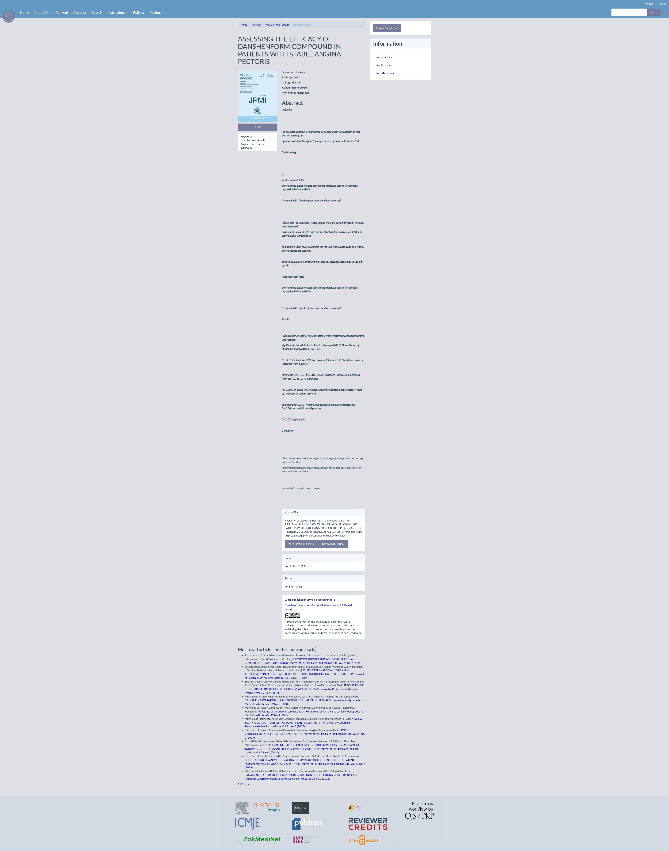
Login (663, 3)
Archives (80, 12)
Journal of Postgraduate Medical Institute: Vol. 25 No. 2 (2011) (326, 662)
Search (97, 12)
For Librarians (385, 73)
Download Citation (333, 543)
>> (247, 784)
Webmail (156, 12)
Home (24, 12)
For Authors (384, 65)
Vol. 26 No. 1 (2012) (277, 24)
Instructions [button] (116, 12)
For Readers (384, 57)
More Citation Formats (301, 543)
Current (62, 12)
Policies (139, 12)
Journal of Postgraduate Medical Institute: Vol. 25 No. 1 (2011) (294, 778)
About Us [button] (41, 12)
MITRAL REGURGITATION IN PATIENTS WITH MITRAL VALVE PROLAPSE (288, 700)
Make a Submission (387, 28)
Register (650, 3)
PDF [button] (257, 127)
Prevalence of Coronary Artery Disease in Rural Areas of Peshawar (295, 711)
